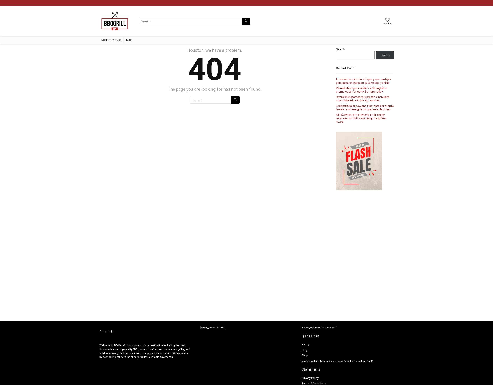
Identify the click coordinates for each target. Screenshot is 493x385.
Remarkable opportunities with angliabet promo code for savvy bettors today (361, 89)
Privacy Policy (310, 378)
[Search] (246, 21)
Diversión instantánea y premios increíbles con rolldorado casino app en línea (363, 98)
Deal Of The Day (111, 39)
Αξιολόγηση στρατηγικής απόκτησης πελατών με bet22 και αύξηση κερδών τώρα (361, 118)
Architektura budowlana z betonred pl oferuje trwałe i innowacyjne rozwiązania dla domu (365, 107)
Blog (129, 39)
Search (340, 49)
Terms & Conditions (314, 383)
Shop (305, 355)
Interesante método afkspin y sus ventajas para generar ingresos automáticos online (363, 81)
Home (305, 344)
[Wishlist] (387, 20)
